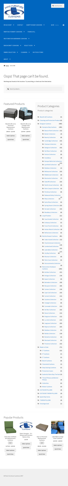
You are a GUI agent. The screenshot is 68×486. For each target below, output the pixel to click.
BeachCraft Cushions (46, 117)
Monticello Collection (51, 178)
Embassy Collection (50, 222)
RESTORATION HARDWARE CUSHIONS (15, 38)
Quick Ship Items (45, 397)
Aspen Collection (49, 279)
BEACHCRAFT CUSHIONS (11, 45)
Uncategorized (44, 404)
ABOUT (6, 59)
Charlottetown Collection (52, 243)
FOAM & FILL (31, 32)
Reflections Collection (51, 233)
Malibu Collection (49, 333)
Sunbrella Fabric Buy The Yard (51, 374)
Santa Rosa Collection (51, 202)
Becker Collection (49, 134)
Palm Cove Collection (50, 260)
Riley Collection (49, 199)
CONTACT (20, 25)
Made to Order (44, 347)
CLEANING (24, 52)
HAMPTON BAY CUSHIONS (34, 25)
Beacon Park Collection (51, 130)
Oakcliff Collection (50, 182)
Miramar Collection (50, 256)
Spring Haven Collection (51, 205)
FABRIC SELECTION (9, 52)
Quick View (11, 139)
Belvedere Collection (50, 282)
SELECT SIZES (28, 45)
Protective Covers (47, 371)
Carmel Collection (50, 296)
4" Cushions (45, 354)
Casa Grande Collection (51, 219)
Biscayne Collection (50, 286)
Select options (11, 135)
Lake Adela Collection (51, 250)
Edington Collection (50, 147)
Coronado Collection (50, 306)
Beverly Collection (50, 137)
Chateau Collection (50, 144)
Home (7, 65)
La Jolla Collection (50, 320)
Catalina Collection (50, 299)
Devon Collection (49, 313)
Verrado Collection (50, 209)
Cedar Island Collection (51, 239)
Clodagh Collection (50, 303)
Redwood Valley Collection (52, 195)
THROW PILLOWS (45, 400)
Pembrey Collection (50, 192)
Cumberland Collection (51, 246)
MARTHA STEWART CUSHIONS (13, 32)
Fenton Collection (50, 154)
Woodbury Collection (50, 212)
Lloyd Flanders (46, 216)
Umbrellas (45, 383)
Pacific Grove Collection (51, 185)
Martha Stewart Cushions (50, 236)
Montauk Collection (50, 340)
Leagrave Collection (50, 323)
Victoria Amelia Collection (52, 263)
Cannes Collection (50, 289)
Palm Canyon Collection (51, 188)
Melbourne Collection (51, 171)
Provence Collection (50, 344)
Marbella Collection (50, 337)
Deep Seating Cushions (49, 367)
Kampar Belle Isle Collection (53, 161)
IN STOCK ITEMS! (38, 52)
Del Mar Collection (50, 310)
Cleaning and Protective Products (50, 120)
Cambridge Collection (51, 141)
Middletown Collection (51, 175)
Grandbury (47, 158)
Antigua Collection (50, 275)
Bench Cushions (47, 361)
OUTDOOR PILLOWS (46, 390)
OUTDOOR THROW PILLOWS (48, 393)
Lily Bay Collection (50, 253)
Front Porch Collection (51, 226)
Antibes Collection (50, 272)
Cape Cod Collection (50, 292)
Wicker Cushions (47, 386)
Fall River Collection (50, 151)
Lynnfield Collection (50, 164)
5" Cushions (45, 357)
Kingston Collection (50, 316)
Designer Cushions (45, 124)
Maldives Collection (50, 168)
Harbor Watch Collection (52, 229)
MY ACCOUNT (8, 25)
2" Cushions (45, 350)
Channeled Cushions (48, 364)
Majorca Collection (50, 327)
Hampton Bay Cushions (49, 127)
